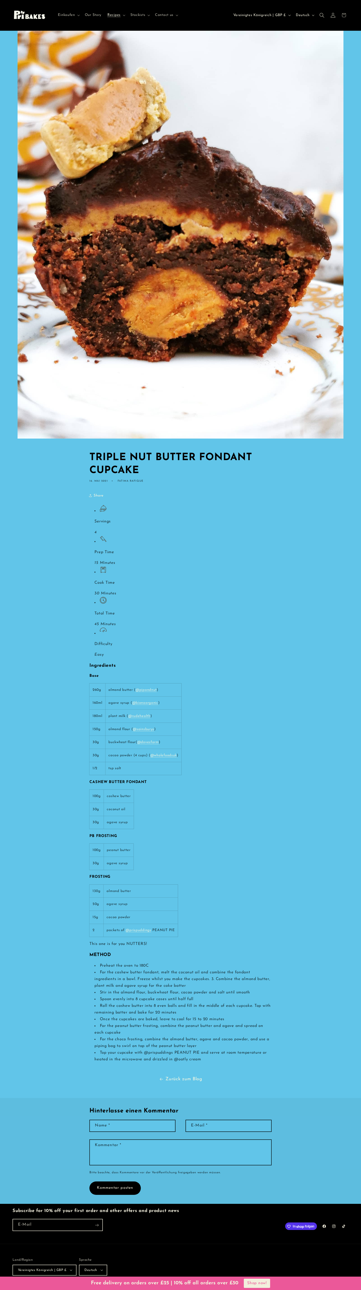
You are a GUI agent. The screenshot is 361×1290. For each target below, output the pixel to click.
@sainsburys (143, 729)
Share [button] (99, 495)
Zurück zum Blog (183, 1079)
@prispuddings (138, 930)
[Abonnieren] (96, 1225)
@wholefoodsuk (163, 755)
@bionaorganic (145, 703)
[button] (68, 15)
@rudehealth (139, 716)
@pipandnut (146, 690)
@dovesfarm (148, 742)
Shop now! (257, 1283)
